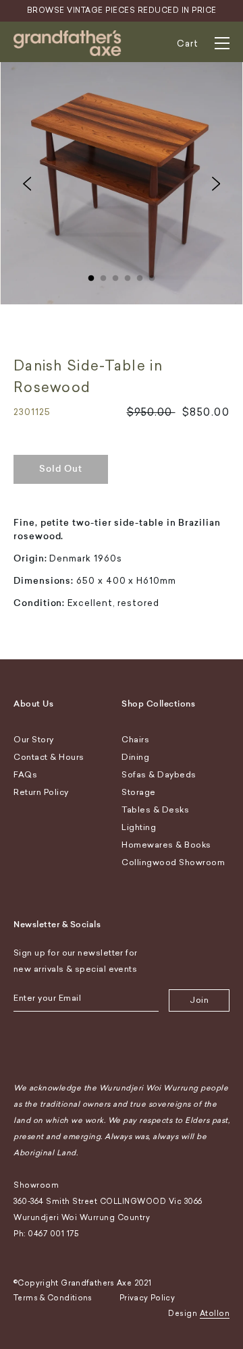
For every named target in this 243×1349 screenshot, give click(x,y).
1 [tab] (91, 275)
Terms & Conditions (53, 1298)
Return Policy (41, 792)
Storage (139, 792)
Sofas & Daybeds (159, 775)
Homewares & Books (166, 845)
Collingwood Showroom (173, 862)
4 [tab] (127, 275)
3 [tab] (115, 275)
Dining (135, 757)
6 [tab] (151, 275)
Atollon (215, 1313)
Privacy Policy (147, 1298)
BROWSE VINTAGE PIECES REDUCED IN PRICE (122, 10)
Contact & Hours (49, 757)
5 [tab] (139, 275)
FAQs (25, 775)
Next (216, 183)
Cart (187, 43)
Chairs (135, 740)
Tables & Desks (155, 810)
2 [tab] (103, 275)
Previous (27, 183)
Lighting (139, 827)
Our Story (34, 740)
